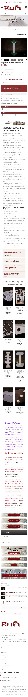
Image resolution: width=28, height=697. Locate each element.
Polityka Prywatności (5, 663)
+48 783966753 (15, 1)
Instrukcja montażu (5, 649)
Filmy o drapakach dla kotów (7, 645)
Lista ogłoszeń (4, 583)
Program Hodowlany (14, 515)
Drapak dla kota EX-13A (20, 311)
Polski (8, 2)
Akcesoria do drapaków (8, 308)
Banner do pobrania (5, 631)
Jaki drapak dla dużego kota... (12, 592)
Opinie (2, 647)
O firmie (2, 655)
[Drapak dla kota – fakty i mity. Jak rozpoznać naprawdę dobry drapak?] (3, 602)
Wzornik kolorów (19, 123)
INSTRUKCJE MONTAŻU (14, 575)
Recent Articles (5, 585)
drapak (2, 613)
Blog (2, 669)
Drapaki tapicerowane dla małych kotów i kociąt (20, 372)
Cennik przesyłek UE (5, 661)
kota (7, 613)
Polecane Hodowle (14, 520)
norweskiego (11, 613)
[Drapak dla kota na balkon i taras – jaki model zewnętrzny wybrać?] (3, 588)
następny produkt (21, 34)
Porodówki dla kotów (20, 340)
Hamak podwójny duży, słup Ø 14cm (8, 311)
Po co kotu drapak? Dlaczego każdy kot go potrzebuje (13, 639)
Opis (9, 121)
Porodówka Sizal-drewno (20, 342)
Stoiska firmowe (4, 667)
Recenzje (17, 121)
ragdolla (21, 613)
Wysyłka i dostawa (5, 659)
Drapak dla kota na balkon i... (12, 587)
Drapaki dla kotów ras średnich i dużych (20, 308)
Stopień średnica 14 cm (20, 411)
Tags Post (3, 611)
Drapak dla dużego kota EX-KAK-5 (8, 375)
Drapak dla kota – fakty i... (11, 601)
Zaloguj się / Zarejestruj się (19, 2)
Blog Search (4, 605)
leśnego (16, 613)
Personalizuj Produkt (8, 72)
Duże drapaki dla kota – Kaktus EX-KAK (8, 371)
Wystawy (14, 565)
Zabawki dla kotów (8, 339)
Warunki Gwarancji (5, 665)
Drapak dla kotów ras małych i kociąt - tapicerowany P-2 (20, 377)
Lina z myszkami (8, 341)
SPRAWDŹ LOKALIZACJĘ (14, 553)
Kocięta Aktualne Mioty (14, 526)
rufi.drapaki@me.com (6, 1)
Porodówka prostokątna (8, 410)
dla (5, 613)
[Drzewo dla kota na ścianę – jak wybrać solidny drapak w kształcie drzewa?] (3, 597)
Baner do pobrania (14, 559)
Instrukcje (7, 123)
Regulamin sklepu (5, 657)
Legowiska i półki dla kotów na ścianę (20, 408)
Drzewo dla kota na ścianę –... (12, 596)
